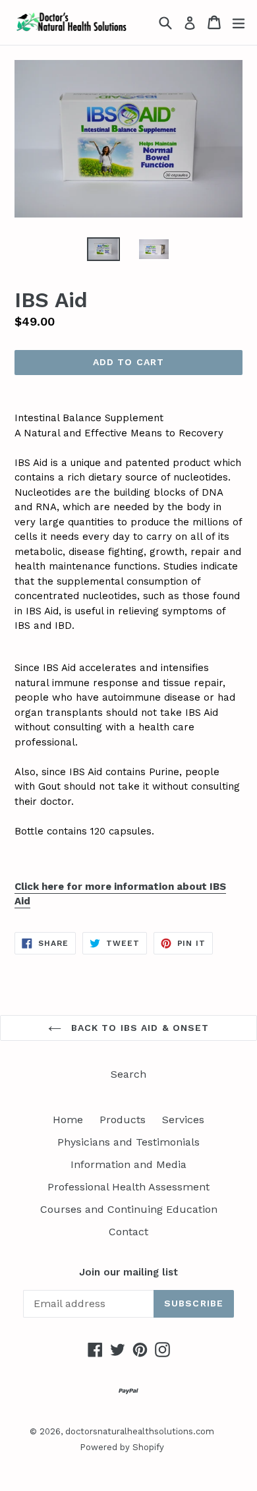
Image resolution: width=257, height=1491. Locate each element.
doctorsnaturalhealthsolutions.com (139, 1431)
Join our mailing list (128, 1272)
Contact (128, 1231)
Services (183, 1119)
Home (68, 1119)
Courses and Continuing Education (128, 1209)
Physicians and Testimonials (128, 1142)
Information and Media (128, 1164)
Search (128, 1074)
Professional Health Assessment (128, 1187)
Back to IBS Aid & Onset (139, 1027)
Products (123, 1119)
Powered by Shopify (122, 1447)
